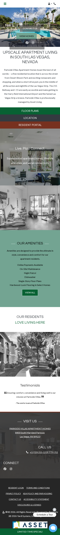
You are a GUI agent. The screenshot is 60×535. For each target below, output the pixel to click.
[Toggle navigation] (5, 3)
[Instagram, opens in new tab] (33, 43)
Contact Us (15, 499)
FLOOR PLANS (30, 110)
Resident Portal (30, 124)
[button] (50, 3)
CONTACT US (30, 28)
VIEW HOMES (26, 36)
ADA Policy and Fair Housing (37, 493)
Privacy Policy (13, 493)
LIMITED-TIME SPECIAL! (30, 531)
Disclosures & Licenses (29, 504)
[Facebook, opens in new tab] (27, 43)
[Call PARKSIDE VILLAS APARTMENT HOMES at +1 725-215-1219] (55, 3)
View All (30, 292)
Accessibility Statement (36, 499)
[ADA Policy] (3, 512)
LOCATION (30, 117)
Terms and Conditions (38, 487)
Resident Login (16, 487)
